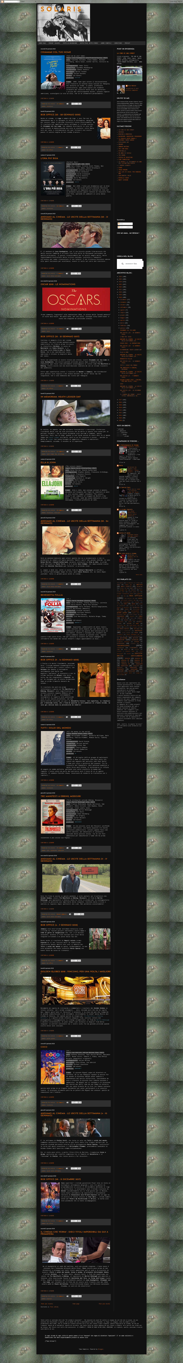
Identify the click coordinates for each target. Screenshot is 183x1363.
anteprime (139, 586)
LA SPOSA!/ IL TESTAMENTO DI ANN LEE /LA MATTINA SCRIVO (130, 162)
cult (48, 850)
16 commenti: (61, 328)
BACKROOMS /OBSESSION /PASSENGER (130, 136)
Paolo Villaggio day (133, 634)
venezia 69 (125, 660)
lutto (130, 621)
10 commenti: (61, 785)
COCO (44, 1047)
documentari (136, 607)
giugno (122, 315)
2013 (121, 410)
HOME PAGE (42, 43)
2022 (121, 287)
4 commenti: (60, 273)
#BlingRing (120, 582)
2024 (121, 282)
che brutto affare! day (128, 600)
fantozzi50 (136, 609)
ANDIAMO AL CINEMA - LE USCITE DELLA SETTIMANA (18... (131, 355)
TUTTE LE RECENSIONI (70, 43)
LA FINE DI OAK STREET (126, 53)
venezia (127, 658)
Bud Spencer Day (129, 598)
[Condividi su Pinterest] (80, 104)
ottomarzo (120, 634)
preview (136, 641)
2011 (121, 415)
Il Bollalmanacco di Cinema (128, 445)
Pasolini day (121, 636)
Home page (76, 1304)
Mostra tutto (139, 574)
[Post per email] (67, 103)
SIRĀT (120, 167)
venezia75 (124, 666)
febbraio (123, 325)
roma (118, 649)
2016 (121, 402)
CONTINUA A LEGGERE (47, 98)
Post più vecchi (104, 1304)
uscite (129, 653)
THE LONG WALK (123, 149)
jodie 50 (123, 618)
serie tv (127, 649)
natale (119, 627)
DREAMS (121, 144)
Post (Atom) (54, 1307)
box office (50, 150)
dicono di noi (134, 605)
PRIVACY (127, 43)
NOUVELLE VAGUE (124, 178)
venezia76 (136, 665)
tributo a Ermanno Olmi (125, 651)
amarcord (139, 584)
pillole (135, 638)
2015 (121, 405)
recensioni (50, 106)
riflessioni (120, 647)
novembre (123, 302)
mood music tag (134, 625)
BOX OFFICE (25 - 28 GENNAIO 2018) (60, 115)
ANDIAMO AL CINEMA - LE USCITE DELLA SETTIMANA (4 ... (131, 387)
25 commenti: (61, 103)
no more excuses (137, 627)
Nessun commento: (62, 914)
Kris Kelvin (132, 86)
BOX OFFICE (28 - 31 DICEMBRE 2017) (61, 1179)
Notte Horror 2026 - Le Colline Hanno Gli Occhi (134, 491)
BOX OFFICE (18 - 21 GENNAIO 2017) (60, 337)
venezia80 (134, 669)
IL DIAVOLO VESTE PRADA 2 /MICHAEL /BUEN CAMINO (127, 139)
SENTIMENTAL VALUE (125, 175)
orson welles (126, 632)
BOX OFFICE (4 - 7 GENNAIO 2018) (59, 925)
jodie (140, 616)
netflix (126, 627)
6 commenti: (60, 649)
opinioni (138, 630)
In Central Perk (124, 487)
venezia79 (120, 669)
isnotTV (132, 616)
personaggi (61, 454)
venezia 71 (125, 662)
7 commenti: (60, 584)
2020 (121, 292)
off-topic (137, 628)
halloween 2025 (121, 614)
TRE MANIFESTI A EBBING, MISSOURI (61, 796)
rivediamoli (134, 647)
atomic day (123, 588)
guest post (135, 612)
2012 (121, 413)
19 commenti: (61, 451)
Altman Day (128, 584)
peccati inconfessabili (135, 636)
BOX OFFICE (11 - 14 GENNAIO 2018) (60, 660)
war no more (120, 674)
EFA (118, 609)
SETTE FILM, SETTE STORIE (89, 43)
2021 (121, 289)
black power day (134, 591)
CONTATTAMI (118, 43)
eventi (127, 609)
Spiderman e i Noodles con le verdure (133, 556)
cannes (140, 598)
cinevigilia (126, 602)
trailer (137, 649)
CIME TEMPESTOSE (124, 159)
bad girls (139, 588)
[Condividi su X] (76, 104)
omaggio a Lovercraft (124, 630)
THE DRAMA (122, 155)
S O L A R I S (61, 10)
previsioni (120, 643)
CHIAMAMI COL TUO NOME (56, 52)
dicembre (123, 299)
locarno (126, 620)
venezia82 (131, 671)
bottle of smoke (124, 533)
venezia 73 (125, 664)
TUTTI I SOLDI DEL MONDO (56, 728)
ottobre (123, 305)
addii (118, 584)
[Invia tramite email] (72, 104)
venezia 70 (138, 660)
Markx (121, 465)
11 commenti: (61, 1102)
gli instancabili (133, 611)
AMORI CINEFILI (106, 43)
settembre (124, 307)
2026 (121, 276)
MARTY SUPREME (123, 180)
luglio (122, 312)
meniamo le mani (133, 623)
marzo (122, 323)
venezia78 (133, 667)
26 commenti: (61, 848)
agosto (122, 310)
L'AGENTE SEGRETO (124, 165)
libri (131, 618)
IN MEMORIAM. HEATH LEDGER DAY (61, 397)
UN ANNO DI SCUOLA (125, 153)
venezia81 (120, 671)
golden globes (51, 1038)
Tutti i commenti (125, 227)
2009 (121, 420)
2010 (121, 418)
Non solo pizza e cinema (127, 553)
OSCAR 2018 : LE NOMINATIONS (58, 284)
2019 (121, 295)
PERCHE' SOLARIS (54, 43)
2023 (121, 284)
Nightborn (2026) (133, 446)
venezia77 (120, 667)
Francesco (120, 611)
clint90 (137, 602)
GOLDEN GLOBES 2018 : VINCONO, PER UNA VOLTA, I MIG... (131, 380)
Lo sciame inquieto (125, 509)
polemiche (135, 640)
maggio (122, 318)
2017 (121, 400)
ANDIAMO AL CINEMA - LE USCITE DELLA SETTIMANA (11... (131, 372)
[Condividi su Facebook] (78, 104)
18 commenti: (61, 206)
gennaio (123, 328)
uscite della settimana (54, 276)
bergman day (123, 590)
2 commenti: (60, 147)
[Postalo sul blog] (74, 104)
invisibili (120, 616)
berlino (133, 590)
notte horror (124, 629)
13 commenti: (61, 1296)
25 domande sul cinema (133, 582)
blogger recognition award (125, 593)
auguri (131, 588)
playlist (49, 1298)
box (125, 596)
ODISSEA (121, 132)
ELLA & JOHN (48, 463)
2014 (121, 407)
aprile (122, 320)
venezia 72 (138, 662)
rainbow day (135, 643)
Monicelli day (121, 625)
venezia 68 (138, 658)
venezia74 (57, 512)
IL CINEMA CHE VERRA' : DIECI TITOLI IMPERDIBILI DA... (130, 395)
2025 (121, 279)
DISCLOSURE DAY (124, 142)
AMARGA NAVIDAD (124, 146)
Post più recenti (47, 1304)
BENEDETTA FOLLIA (52, 595)
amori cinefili (126, 586)
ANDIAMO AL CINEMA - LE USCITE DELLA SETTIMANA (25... (131, 340)
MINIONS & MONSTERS (125, 134)
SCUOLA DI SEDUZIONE (126, 157)
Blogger (100, 1349)
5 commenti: (60, 717)
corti (118, 603)
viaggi (138, 673)
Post (121, 224)
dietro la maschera (123, 607)
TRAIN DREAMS (123, 170)
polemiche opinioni (123, 641)
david (133, 603)
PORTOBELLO (122, 151)
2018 (121, 297)
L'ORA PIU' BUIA (49, 158)
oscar (48, 331)
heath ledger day (52, 454)
